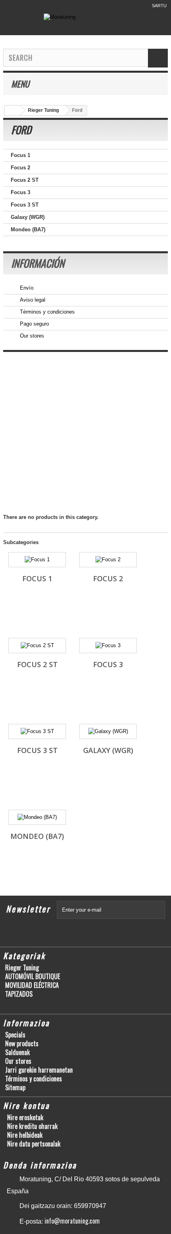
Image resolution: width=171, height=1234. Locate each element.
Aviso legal (31, 300)
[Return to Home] (12, 110)
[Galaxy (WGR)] (108, 731)
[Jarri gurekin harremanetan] (114, 6)
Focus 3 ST (25, 205)
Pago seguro (33, 324)
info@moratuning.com (72, 1221)
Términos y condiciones (46, 312)
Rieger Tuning (22, 967)
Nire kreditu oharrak (32, 1126)
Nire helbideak (25, 1135)
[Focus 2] (108, 559)
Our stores (31, 336)
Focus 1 (20, 155)
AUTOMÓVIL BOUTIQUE (32, 976)
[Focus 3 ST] (37, 731)
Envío (25, 288)
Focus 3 (20, 192)
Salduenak (17, 1052)
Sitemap (15, 1087)
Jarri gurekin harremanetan (39, 1070)
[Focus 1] (37, 559)
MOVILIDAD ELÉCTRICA (32, 985)
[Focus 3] (108, 645)
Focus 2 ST (25, 180)
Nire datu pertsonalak (33, 1144)
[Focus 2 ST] (37, 645)
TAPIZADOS (19, 994)
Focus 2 (20, 168)
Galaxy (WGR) (28, 217)
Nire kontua (26, 1105)
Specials (15, 1034)
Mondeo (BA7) (28, 229)
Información (37, 263)
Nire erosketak (25, 1117)
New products (22, 1043)
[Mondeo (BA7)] (37, 817)
